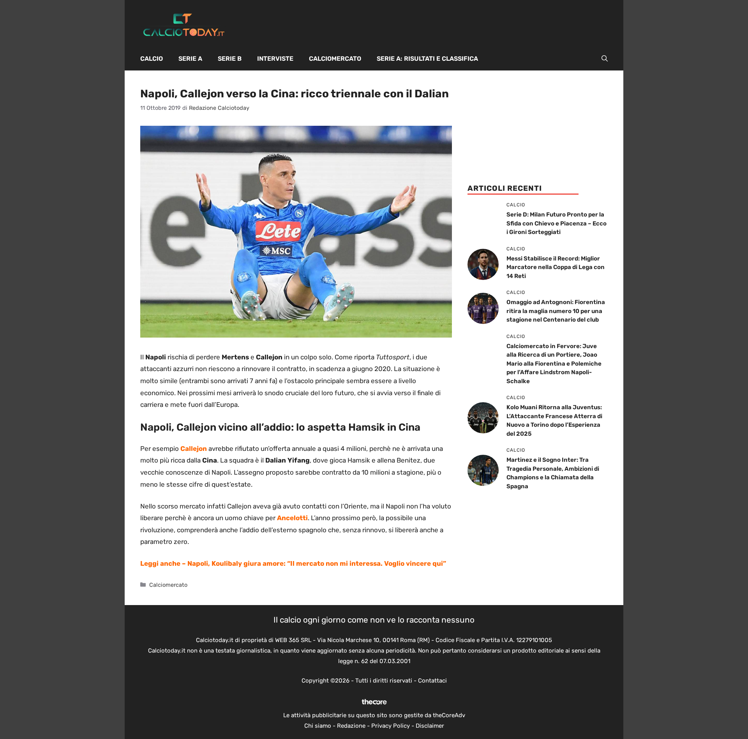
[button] (605, 58)
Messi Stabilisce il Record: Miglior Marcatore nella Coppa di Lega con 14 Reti (555, 267)
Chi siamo (317, 725)
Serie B (230, 58)
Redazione (351, 725)
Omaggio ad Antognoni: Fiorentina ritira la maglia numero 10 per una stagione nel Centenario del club (555, 311)
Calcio (151, 58)
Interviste (275, 58)
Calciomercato (335, 58)
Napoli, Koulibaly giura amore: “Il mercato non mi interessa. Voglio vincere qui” (316, 563)
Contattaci (432, 680)
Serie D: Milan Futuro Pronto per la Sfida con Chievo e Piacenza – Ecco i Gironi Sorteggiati (556, 223)
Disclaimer (430, 725)
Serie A (190, 58)
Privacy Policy (390, 725)
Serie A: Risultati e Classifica (427, 58)
